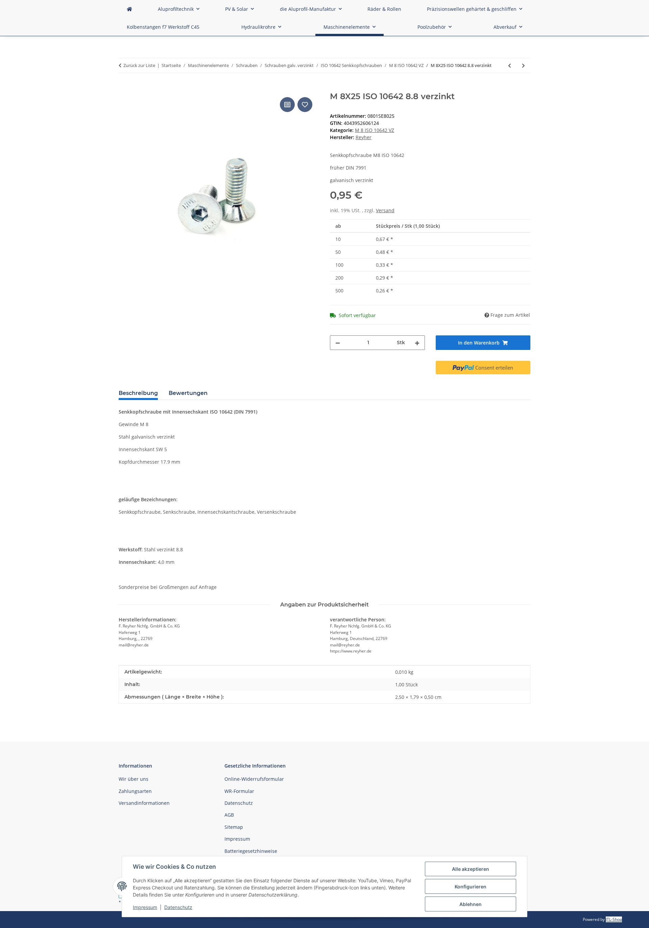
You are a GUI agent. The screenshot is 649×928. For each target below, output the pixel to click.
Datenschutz (178, 907)
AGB (229, 815)
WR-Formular (239, 791)
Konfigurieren (470, 886)
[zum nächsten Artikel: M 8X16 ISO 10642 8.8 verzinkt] (523, 65)
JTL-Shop (614, 919)
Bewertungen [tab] (188, 393)
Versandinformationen (144, 803)
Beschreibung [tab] (138, 393)
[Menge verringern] (337, 343)
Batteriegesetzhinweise (250, 851)
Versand (385, 210)
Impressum (145, 907)
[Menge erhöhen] (417, 343)
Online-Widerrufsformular (254, 779)
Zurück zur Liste (139, 65)
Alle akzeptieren (470, 869)
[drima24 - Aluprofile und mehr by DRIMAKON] (129, 9)
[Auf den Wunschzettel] (304, 104)
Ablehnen (470, 904)
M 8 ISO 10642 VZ (374, 130)
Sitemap (233, 827)
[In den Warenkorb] (124, 88)
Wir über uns (133, 779)
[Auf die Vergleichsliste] (287, 104)
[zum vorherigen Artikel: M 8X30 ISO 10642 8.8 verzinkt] (509, 65)
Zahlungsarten (135, 791)
